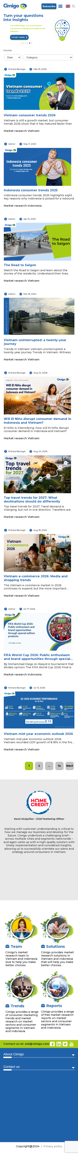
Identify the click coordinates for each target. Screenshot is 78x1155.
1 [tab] (21, 43)
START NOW (10, 37)
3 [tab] (25, 43)
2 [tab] (23, 43)
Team (16, 947)
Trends (17, 1006)
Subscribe (48, 6)
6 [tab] (31, 43)
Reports (54, 1006)
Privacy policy (52, 1146)
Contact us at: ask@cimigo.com (26, 1044)
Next (69, 766)
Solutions (55, 947)
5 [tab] (29, 43)
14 (59, 766)
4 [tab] (27, 43)
